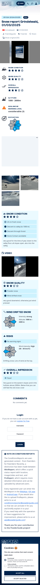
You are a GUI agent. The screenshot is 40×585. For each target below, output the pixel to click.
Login (20, 444)
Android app (12, 494)
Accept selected (20, 579)
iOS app (31, 491)
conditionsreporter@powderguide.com (21, 503)
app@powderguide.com (14, 520)
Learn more (8, 555)
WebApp (23, 491)
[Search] (32, 3)
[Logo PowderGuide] (6, 3)
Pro (25, 17)
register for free (23, 421)
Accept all (20, 573)
